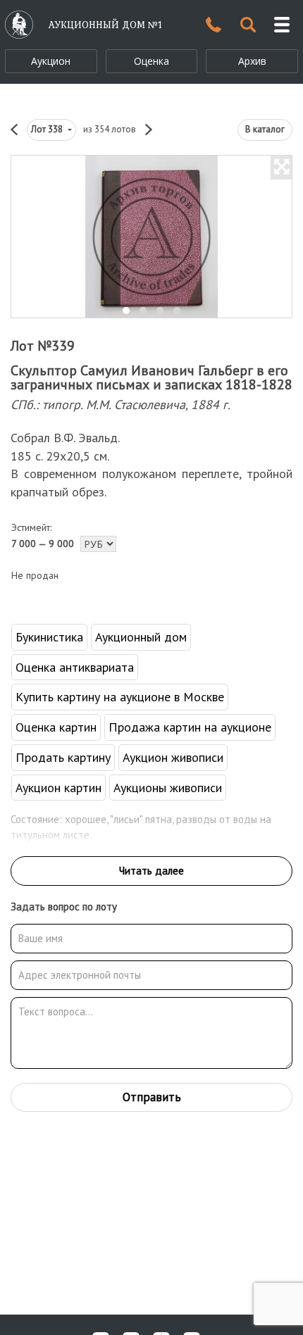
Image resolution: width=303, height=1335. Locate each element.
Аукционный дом (141, 637)
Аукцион (50, 61)
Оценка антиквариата (75, 667)
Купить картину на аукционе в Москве (120, 697)
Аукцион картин (58, 787)
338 (48, 129)
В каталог (265, 129)
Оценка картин (56, 727)
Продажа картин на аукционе (190, 727)
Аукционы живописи (167, 787)
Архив (252, 61)
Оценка (151, 61)
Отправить (152, 1097)
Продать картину (63, 757)
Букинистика (49, 637)
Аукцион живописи (173, 757)
